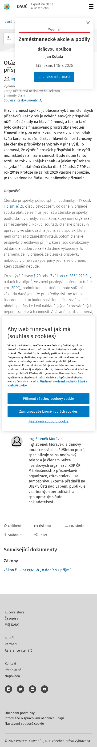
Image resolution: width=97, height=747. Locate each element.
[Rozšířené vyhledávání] (9, 38)
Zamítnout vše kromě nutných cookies (48, 412)
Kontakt (10, 664)
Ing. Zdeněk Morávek (46, 439)
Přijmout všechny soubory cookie (48, 398)
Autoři (9, 638)
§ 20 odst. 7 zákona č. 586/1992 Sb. (62, 276)
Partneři (11, 644)
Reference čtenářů (18, 651)
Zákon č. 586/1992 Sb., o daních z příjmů (38, 570)
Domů (8, 21)
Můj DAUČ (12, 625)
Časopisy (11, 618)
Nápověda (12, 676)
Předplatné (13, 670)
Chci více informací (54, 76)
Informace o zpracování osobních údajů (34, 718)
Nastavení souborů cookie (24, 724)
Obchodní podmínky (20, 713)
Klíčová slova (14, 612)
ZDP (14, 288)
